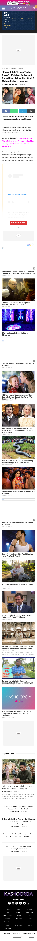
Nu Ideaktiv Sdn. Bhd (17, 937)
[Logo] (18, 8)
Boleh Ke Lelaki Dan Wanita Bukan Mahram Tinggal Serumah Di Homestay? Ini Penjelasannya (18, 821)
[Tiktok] (20, 903)
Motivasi (20, 68)
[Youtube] (24, 903)
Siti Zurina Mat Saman (10, 84)
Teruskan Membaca (18, 223)
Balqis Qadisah (6, 791)
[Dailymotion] (28, 903)
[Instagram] (13, 903)
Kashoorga (5, 68)
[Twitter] (16, 903)
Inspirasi (13, 68)
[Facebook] (9, 903)
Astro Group (31, 937)
